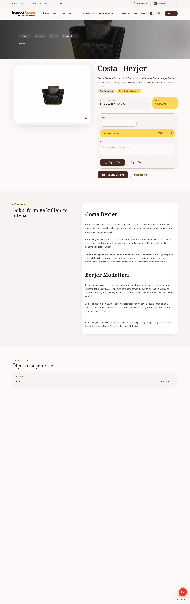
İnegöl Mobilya (49, 13)
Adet (103, 118)
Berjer (53, 36)
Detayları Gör (141, 174)
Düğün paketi (140, 13)
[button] (52, 94)
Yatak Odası (65, 13)
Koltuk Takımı (85, 13)
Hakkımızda (35, 4)
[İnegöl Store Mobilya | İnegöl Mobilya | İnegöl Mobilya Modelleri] (23, 13)
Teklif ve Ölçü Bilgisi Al (113, 174)
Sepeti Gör (136, 162)
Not (102, 142)
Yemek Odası (105, 13)
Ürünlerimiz (19, 4)
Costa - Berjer (70, 36)
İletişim (57, 4)
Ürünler (40, 36)
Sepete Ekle (112, 162)
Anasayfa (25, 36)
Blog (47, 4)
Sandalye (122, 13)
